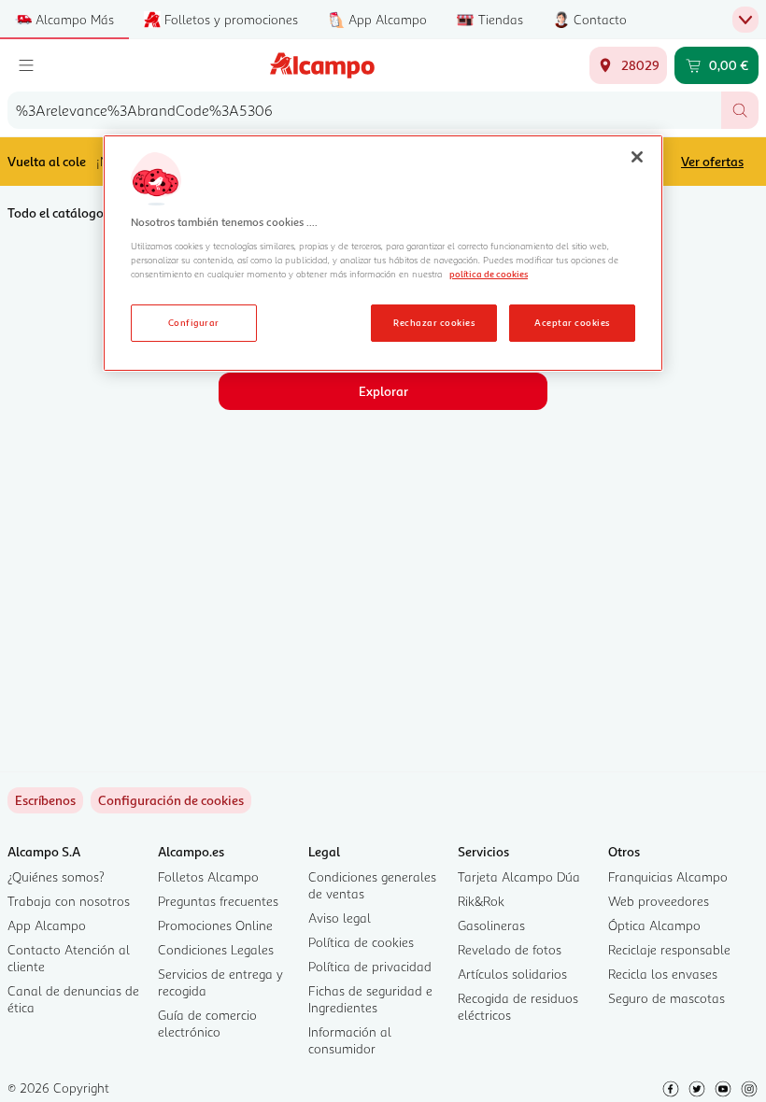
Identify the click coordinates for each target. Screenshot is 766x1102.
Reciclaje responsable (669, 949)
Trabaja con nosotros (68, 901)
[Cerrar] (637, 156)
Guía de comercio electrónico (207, 1023)
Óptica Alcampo (654, 925)
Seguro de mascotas (666, 998)
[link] (171, 800)
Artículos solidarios (512, 974)
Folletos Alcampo (208, 876)
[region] (383, 253)
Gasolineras (491, 925)
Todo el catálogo (55, 212)
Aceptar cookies (571, 322)
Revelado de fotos (509, 949)
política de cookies (488, 273)
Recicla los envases (662, 974)
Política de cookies (361, 942)
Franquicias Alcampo (668, 876)
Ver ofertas (712, 161)
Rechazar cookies (434, 322)
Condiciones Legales (216, 949)
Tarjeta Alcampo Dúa (519, 876)
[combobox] (364, 110)
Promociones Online (215, 925)
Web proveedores (658, 901)
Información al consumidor (349, 1040)
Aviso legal (339, 917)
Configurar (194, 322)
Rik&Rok (481, 901)
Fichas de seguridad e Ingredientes (370, 998)
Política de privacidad (370, 966)
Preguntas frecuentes (218, 901)
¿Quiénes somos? (56, 876)
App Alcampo (46, 925)
